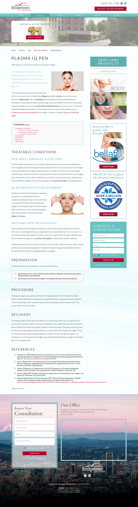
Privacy (113, 265)
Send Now (108, 260)
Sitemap (72, 490)
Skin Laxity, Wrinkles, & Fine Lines (27, 130)
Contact (117, 15)
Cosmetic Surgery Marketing (62, 484)
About (97, 15)
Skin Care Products (40, 50)
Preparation (19, 136)
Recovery (18, 140)
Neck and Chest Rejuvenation (26, 134)
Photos (59, 15)
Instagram (125, 3)
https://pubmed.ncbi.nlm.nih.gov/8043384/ (41, 359)
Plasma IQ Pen (108, 71)
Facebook (121, 3)
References (19, 141)
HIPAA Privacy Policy (63, 490)
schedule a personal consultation (24, 112)
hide (27, 125)
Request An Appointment (110, 8)
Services (39, 15)
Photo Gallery (35, 37)
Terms (118, 265)
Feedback (77, 490)
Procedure (18, 138)
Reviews (79, 15)
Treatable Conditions (22, 128)
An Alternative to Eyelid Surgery (27, 132)
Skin (29, 50)
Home (21, 15)
